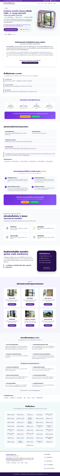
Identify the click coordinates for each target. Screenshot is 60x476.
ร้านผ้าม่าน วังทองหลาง (15, 161)
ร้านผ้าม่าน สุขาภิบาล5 (49, 161)
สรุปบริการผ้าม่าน (12, 397)
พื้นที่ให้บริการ (50, 3)
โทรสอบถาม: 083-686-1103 (11, 29)
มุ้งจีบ (24, 397)
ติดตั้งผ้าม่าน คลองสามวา (39, 422)
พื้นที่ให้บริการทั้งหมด (40, 397)
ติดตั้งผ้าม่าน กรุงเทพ (20, 422)
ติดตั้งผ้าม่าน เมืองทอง (20, 414)
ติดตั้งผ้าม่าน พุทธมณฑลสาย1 (49, 430)
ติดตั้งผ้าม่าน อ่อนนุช (40, 434)
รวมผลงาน (33, 397)
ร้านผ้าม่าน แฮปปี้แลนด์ (41, 161)
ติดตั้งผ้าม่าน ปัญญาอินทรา (30, 422)
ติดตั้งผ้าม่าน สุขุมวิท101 (20, 426)
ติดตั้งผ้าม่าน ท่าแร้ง (49, 418)
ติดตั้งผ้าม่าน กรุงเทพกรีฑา (30, 419)
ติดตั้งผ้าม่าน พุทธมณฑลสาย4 (10, 434)
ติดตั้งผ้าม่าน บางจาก (30, 426)
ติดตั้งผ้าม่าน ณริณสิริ (11, 426)
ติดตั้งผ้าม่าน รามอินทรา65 (20, 442)
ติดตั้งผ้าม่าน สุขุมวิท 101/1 (40, 426)
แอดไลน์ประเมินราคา (26, 29)
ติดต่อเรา (54, 3)
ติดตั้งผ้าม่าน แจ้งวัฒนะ (10, 414)
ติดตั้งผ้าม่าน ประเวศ (20, 434)
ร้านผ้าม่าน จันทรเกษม (33, 161)
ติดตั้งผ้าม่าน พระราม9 (49, 422)
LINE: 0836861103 (54, 0)
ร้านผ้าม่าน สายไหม (7, 161)
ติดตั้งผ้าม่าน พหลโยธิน (10, 422)
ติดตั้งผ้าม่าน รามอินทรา (10, 418)
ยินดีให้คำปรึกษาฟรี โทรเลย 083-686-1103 (30, 62)
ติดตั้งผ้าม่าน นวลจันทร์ (49, 434)
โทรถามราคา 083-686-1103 (25, 116)
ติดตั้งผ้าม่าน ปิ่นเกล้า (20, 430)
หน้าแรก (38, 3)
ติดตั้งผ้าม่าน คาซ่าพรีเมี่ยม (30, 434)
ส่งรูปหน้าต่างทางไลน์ (35, 116)
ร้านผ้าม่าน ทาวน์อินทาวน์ (24, 161)
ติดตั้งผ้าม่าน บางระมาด (39, 430)
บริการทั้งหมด (6, 397)
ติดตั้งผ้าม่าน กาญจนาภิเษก (11, 430)
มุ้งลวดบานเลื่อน (19, 397)
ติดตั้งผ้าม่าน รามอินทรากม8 (49, 415)
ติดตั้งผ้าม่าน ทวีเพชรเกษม (49, 426)
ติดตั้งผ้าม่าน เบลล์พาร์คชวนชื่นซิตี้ (49, 438)
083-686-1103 (47, 0)
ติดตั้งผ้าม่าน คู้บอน (39, 414)
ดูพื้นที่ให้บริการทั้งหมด (30, 445)
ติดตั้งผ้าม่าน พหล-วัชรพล (39, 418)
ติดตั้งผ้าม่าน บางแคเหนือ (20, 418)
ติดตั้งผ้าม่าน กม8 (30, 414)
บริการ (42, 3)
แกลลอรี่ (45, 3)
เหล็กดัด (28, 397)
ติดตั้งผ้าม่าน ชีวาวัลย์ (30, 430)
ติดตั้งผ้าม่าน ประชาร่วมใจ (40, 442)
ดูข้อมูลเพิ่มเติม (12, 304)
